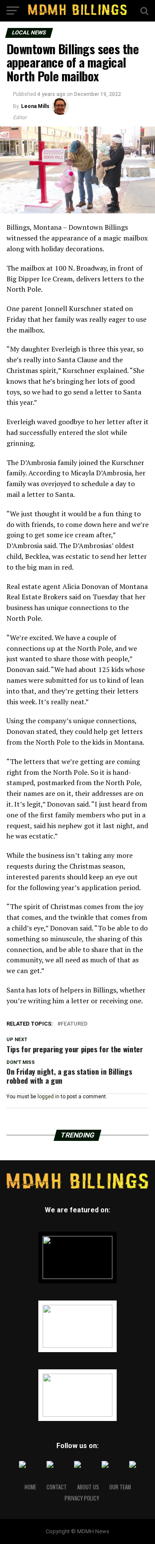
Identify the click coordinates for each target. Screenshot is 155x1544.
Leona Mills (35, 106)
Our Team (120, 1487)
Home (30, 1487)
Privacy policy (82, 1498)
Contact (56, 1487)
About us (88, 1487)
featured (74, 1024)
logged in (48, 1097)
